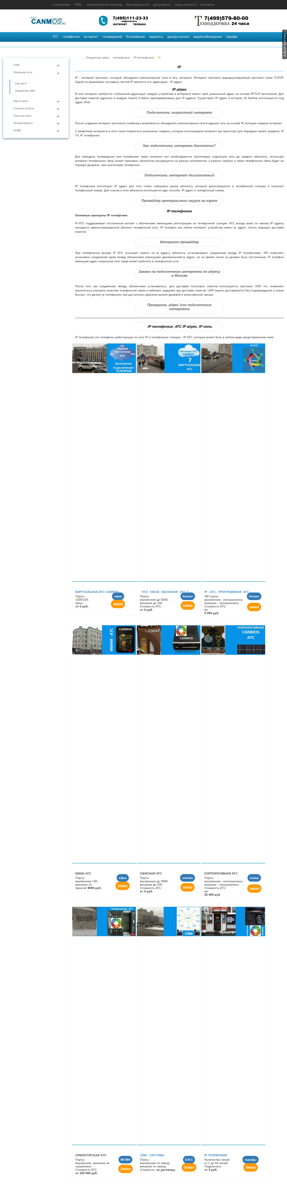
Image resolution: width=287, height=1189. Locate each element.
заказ (118, 604)
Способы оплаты (23, 108)
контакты (207, 4)
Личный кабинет (23, 123)
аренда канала (178, 36)
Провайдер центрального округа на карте (179, 201)
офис (118, 596)
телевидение (112, 36)
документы (162, 4)
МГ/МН (125, 1159)
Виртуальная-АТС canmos (96, 592)
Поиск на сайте (22, 115)
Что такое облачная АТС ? (164, 592)
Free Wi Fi (21, 83)
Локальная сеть (22, 72)
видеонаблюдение (208, 36)
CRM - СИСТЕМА (152, 1155)
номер (254, 878)
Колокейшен (135, 36)
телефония (71, 36)
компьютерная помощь (104, 4)
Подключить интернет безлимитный (179, 175)
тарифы (232, 36)
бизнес (188, 596)
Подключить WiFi (25, 90)
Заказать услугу (285, 44)
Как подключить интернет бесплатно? (179, 146)
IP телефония (215, 1155)
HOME (17, 130)
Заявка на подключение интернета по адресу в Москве (179, 274)
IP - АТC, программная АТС (227, 592)
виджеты (156, 36)
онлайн (187, 878)
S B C (189, 1159)
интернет (91, 36)
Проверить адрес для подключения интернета (179, 307)
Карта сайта (20, 101)
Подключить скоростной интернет (179, 113)
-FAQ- (78, 4)
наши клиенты (186, 4)
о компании (61, 4)
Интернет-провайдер (179, 242)
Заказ (125, 1169)
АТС (55, 36)
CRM (16, 65)
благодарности (137, 4)
